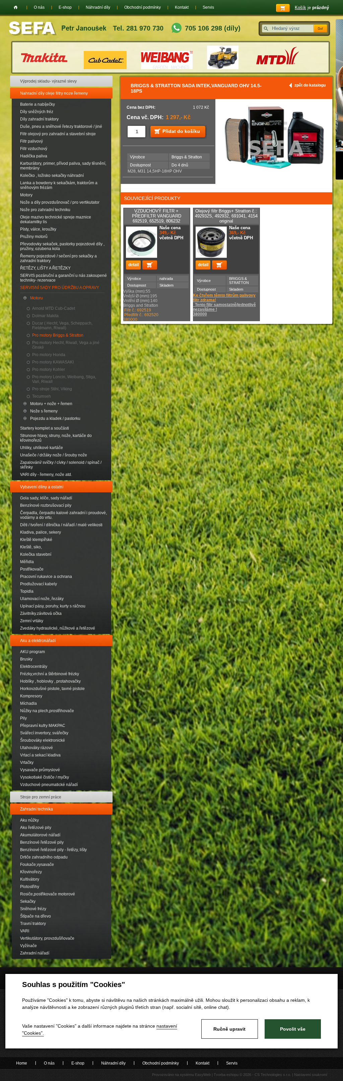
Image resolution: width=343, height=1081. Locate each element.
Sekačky (28, 901)
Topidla (26, 591)
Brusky (26, 659)
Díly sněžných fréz (36, 111)
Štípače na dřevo (35, 916)
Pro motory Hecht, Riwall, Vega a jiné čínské (65, 345)
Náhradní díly (98, 7)
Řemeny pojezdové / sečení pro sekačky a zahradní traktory (58, 258)
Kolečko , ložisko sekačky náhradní (52, 175)
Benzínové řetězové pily (42, 842)
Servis (208, 7)
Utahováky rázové (36, 747)
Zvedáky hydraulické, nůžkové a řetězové (57, 628)
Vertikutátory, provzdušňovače (47, 938)
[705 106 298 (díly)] (177, 29)
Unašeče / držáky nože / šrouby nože (53, 455)
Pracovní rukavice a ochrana (46, 576)
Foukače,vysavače (37, 864)
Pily (23, 718)
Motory (26, 195)
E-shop (65, 7)
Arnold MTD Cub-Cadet (53, 308)
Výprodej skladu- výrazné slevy (48, 81)
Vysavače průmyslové (40, 770)
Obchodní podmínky (142, 7)
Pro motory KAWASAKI (53, 362)
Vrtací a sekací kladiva (40, 755)
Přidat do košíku (181, 131)
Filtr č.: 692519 (137, 310)
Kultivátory (29, 879)
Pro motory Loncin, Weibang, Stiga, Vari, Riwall (64, 379)
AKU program (32, 651)
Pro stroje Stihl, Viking (52, 389)
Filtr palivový (31, 141)
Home (15, 7)
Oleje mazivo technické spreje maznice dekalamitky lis (55, 219)
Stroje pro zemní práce (40, 797)
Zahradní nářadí (34, 953)
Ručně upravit (229, 1029)
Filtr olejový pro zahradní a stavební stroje (58, 134)
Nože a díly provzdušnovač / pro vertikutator (59, 202)
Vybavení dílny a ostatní (41, 487)
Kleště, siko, (31, 547)
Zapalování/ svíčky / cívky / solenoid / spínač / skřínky (60, 465)
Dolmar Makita (45, 315)
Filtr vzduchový (33, 148)
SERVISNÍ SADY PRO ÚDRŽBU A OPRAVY (59, 287)
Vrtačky (26, 762)
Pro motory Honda (48, 354)
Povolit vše (292, 1029)
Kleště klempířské (36, 539)
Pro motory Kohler (48, 369)
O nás (39, 7)
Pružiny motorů (34, 236)
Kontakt (182, 7)
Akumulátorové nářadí (40, 835)
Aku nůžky (29, 820)
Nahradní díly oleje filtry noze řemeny (54, 93)
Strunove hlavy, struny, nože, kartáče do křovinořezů (56, 438)
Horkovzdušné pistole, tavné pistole (52, 688)
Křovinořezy (31, 872)
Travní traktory (33, 923)
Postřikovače (32, 569)
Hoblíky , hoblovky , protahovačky (50, 681)
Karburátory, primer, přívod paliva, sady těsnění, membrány (63, 165)
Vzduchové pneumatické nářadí (49, 784)
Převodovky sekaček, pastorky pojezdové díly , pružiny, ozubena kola (62, 246)
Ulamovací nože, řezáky (42, 598)
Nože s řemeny (44, 411)
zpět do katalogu (310, 85)
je (312, 7)
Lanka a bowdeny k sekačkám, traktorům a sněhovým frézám (58, 185)
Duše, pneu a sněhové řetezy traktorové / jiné (61, 126)
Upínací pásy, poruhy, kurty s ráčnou (52, 606)
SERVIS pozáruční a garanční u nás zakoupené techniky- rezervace (63, 278)
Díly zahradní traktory (39, 119)
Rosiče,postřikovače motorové (47, 894)
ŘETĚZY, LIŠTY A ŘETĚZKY (45, 268)
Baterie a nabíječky (37, 104)
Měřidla (27, 561)
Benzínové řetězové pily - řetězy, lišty (53, 849)
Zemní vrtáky (31, 621)
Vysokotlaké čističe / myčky (44, 777)
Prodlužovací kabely (38, 584)
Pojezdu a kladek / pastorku (55, 418)
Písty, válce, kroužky (38, 229)
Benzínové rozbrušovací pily (45, 505)
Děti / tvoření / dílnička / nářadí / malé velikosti (61, 525)
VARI (24, 931)
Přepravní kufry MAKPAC (42, 725)
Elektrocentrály (33, 666)
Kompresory (31, 696)
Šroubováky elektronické (42, 740)
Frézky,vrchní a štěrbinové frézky (49, 674)
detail (133, 264)
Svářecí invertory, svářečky (44, 733)
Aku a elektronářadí (38, 640)
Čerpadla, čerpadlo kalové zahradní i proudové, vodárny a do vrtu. (63, 515)
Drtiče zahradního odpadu (44, 857)
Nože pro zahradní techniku (45, 209)
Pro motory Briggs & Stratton (57, 335)
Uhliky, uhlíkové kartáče (41, 447)
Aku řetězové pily (35, 827)
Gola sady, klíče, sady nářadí (46, 498)
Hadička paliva (33, 156)
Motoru (36, 298)
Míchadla (28, 703)
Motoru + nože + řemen (51, 403)
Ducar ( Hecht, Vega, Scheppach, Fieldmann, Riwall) (62, 325)
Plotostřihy (29, 886)
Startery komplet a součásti (44, 428)
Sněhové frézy (33, 908)
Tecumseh (41, 396)
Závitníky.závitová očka (41, 613)
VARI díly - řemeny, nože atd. (46, 474)
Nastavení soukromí (310, 1075)
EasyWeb (203, 1075)
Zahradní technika (36, 809)
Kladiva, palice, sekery (40, 532)
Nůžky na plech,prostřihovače (47, 710)
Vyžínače (28, 945)
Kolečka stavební (35, 554)
